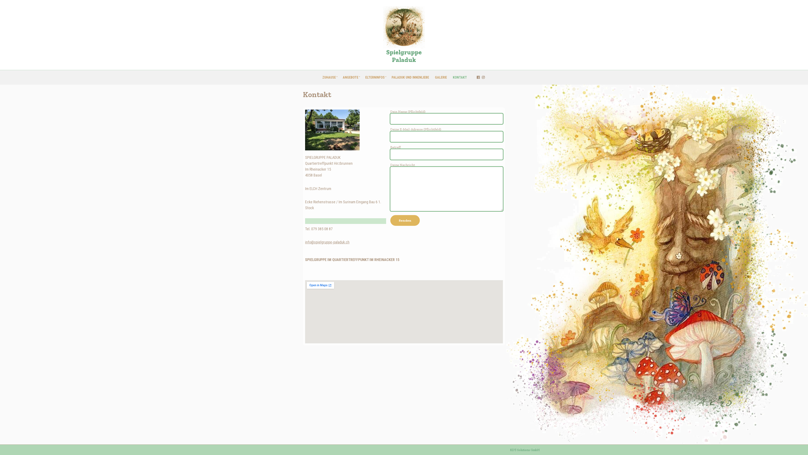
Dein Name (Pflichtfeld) (407, 112)
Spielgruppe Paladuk (404, 56)
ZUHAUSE (329, 77)
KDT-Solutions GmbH (525, 450)
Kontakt (460, 77)
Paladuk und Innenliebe (410, 77)
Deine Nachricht (402, 165)
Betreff (395, 147)
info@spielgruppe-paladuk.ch (327, 242)
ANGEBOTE (350, 77)
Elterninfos (375, 77)
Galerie (441, 77)
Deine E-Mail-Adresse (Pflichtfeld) (415, 129)
